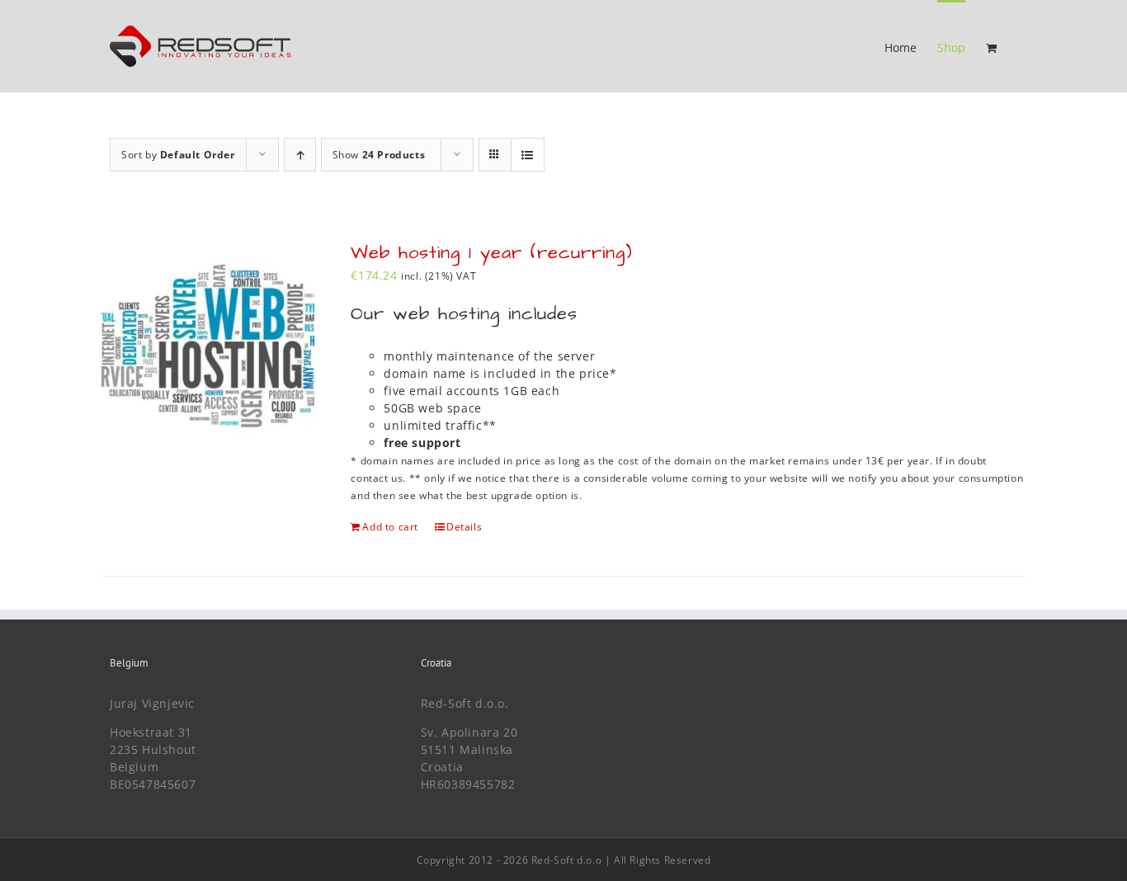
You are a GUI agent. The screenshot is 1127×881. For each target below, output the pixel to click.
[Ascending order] (300, 155)
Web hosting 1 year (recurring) (492, 253)
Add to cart (390, 527)
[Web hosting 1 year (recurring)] (207, 345)
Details (464, 527)
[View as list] (528, 155)
